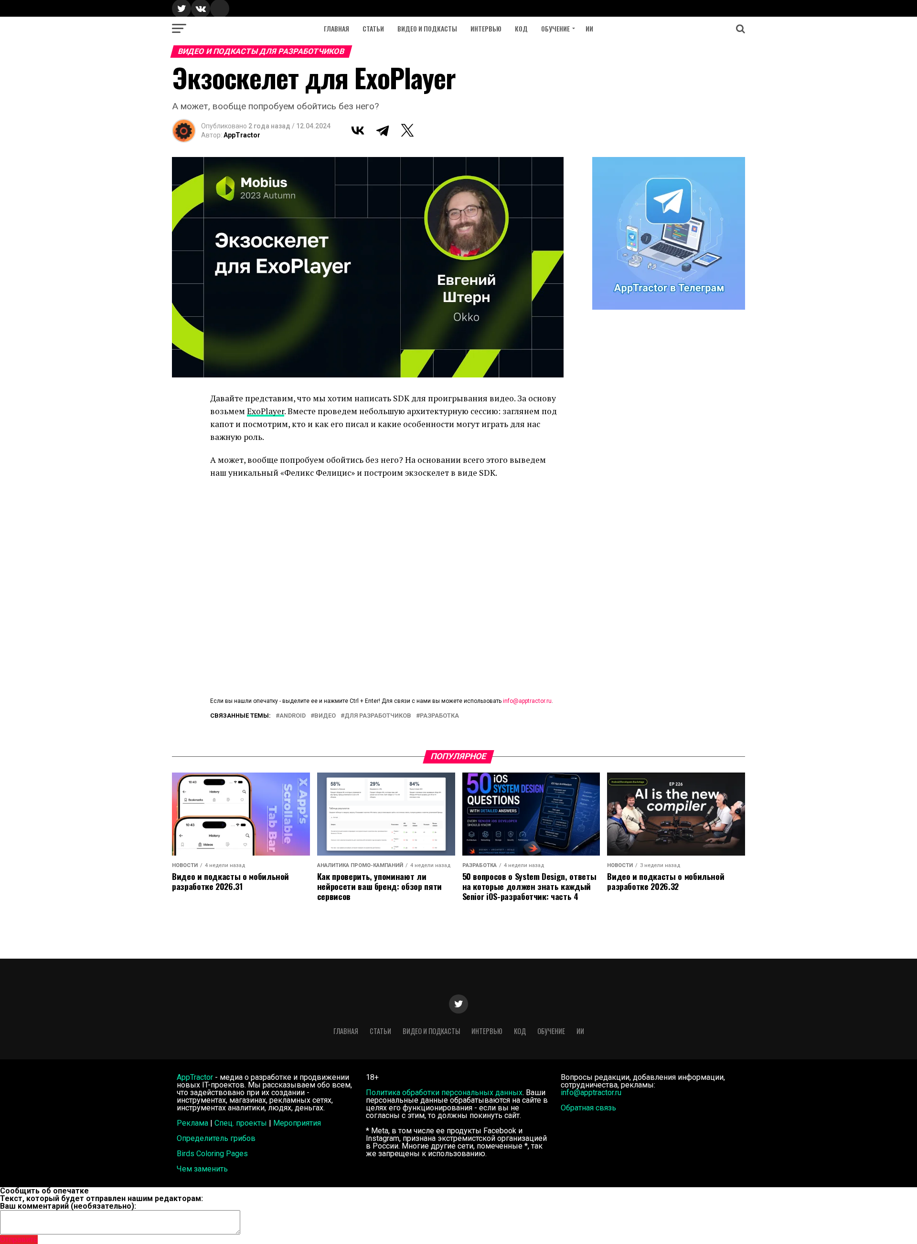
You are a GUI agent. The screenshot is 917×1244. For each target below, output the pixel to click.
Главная (336, 28)
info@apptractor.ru (527, 701)
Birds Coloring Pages (212, 1153)
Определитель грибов (216, 1138)
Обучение (555, 28)
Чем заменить (202, 1168)
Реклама (192, 1123)
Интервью (485, 28)
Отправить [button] (19, 1239)
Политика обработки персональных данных (444, 1092)
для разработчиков (377, 716)
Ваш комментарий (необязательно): (68, 1206)
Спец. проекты (240, 1123)
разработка (439, 716)
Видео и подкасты (427, 28)
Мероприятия (297, 1123)
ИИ (589, 28)
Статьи (373, 28)
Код (521, 28)
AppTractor (242, 135)
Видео (325, 716)
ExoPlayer (265, 411)
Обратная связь (588, 1107)
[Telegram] (382, 130)
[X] (407, 130)
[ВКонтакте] (357, 130)
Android (292, 716)
